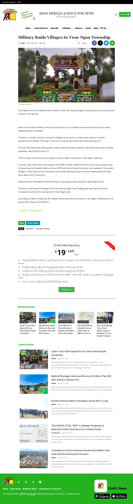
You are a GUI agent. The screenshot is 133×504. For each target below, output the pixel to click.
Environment (65, 322)
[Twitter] (26, 482)
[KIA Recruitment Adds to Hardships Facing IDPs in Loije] (34, 409)
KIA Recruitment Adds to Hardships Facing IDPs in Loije (79, 400)
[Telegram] (106, 43)
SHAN (23, 43)
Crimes (23, 322)
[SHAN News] (18, 14)
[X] (100, 43)
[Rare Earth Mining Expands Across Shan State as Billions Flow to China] (86, 317)
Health (43, 322)
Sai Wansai (55, 433)
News (21, 223)
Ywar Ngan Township (42, 229)
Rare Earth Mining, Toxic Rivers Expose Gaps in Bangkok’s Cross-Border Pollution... (104, 330)
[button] (116, 14)
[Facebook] (94, 43)
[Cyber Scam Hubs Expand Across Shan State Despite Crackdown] (28, 317)
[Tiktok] (33, 482)
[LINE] (112, 43)
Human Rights (33, 223)
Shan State (29, 229)
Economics (83, 322)
